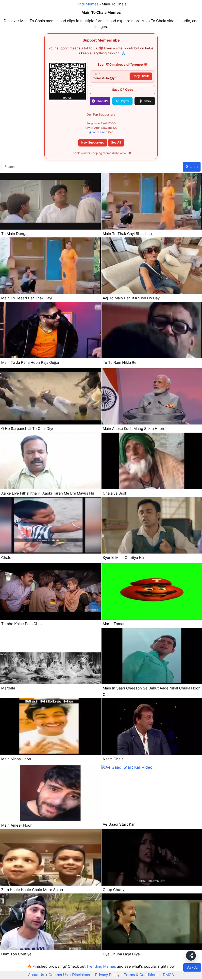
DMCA (168, 974)
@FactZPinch (98, 132)
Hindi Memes (87, 4)
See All (116, 142)
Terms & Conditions (141, 974)
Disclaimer (81, 974)
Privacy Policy (107, 974)
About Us (36, 974)
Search (192, 166)
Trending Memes (101, 966)
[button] (191, 956)
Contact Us (58, 974)
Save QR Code (122, 89)
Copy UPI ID (141, 76)
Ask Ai (192, 967)
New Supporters (92, 142)
